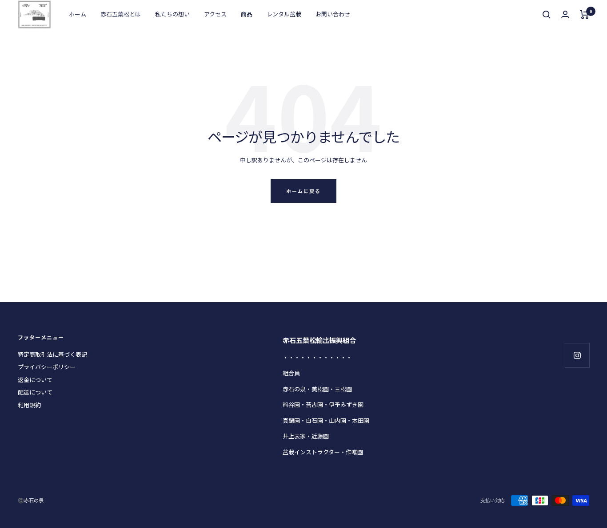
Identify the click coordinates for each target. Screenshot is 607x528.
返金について (35, 379)
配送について (35, 392)
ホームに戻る (303, 190)
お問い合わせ (332, 14)
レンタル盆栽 (284, 14)
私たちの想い (172, 14)
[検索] (547, 15)
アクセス (215, 14)
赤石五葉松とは (120, 14)
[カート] (584, 14)
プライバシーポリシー (47, 367)
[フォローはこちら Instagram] (577, 355)
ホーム (77, 14)
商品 (246, 14)
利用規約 (29, 405)
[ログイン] (565, 14)
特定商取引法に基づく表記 (52, 354)
